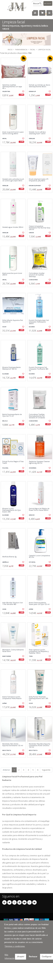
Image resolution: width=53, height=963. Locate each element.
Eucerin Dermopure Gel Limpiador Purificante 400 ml (38, 369)
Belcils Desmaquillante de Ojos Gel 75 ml (12, 415)
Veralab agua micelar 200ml (12, 227)
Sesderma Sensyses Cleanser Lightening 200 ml (39, 462)
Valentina (6, 91)
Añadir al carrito (14, 101)
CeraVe (31, 233)
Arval (4, 138)
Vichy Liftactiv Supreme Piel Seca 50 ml (12, 321)
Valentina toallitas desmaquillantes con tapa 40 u (12, 86)
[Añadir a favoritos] (23, 91)
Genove (31, 515)
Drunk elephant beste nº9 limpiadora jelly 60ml (38, 180)
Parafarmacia (21, 49)
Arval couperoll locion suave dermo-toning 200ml (13, 133)
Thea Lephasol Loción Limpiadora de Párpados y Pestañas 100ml (39, 651)
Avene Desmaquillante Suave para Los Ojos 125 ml (39, 603)
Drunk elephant (35, 185)
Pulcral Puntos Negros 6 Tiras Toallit (13, 462)
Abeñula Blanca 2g (9, 557)
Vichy (4, 327)
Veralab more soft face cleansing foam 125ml (37, 133)
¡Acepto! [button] (20, 956)
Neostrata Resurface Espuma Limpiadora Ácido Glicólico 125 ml (39, 745)
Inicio (10, 49)
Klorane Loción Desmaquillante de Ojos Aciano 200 (11, 510)
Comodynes (33, 280)
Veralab (32, 138)
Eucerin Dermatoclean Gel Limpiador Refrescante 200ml (39, 322)
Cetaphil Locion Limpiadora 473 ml (39, 556)
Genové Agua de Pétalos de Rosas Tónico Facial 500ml (39, 509)
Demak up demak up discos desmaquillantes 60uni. (39, 86)
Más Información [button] (10, 956)
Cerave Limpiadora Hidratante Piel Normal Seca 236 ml (39, 227)
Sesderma (32, 468)
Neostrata (6, 750)
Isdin (4, 609)
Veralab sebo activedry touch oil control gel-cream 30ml (13, 180)
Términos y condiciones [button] (15, 946)
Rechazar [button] (33, 956)
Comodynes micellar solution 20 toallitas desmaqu (36, 274)
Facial (32, 49)
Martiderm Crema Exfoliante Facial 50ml (13, 650)
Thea (31, 656)
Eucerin (32, 327)
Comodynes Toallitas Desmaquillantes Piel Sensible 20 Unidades (37, 416)
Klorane (5, 374)
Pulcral (5, 468)
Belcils (5, 421)
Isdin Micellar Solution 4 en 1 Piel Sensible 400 (12, 603)
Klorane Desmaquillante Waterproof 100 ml (11, 368)
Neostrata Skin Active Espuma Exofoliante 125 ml (12, 745)
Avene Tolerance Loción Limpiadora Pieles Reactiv (11, 697)
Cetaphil (32, 562)
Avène (31, 609)
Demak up (32, 91)
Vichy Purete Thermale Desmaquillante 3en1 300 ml (38, 698)
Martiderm (6, 656)
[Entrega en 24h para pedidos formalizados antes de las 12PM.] (23, 58)
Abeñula (5, 562)
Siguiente (46, 769)
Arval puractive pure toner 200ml (12, 274)
